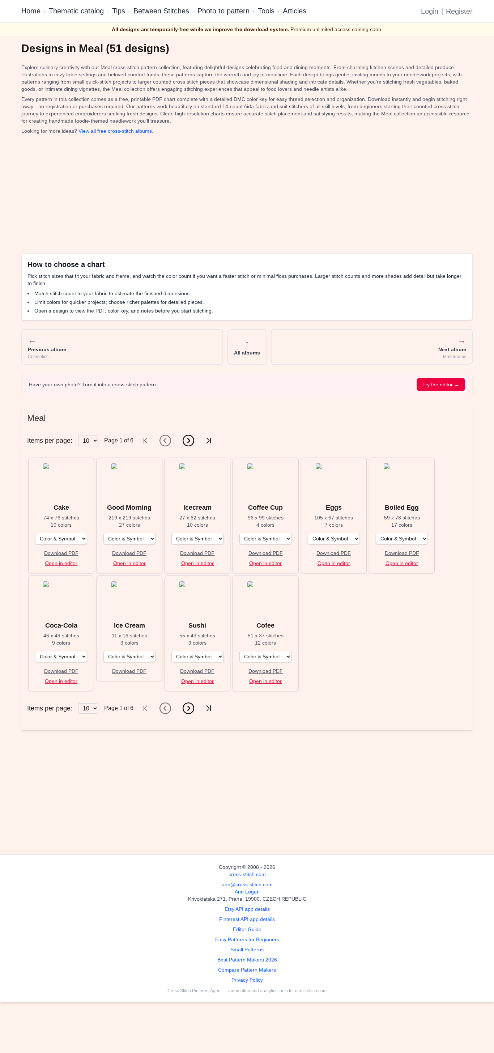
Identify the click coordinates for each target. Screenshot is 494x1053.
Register (459, 11)
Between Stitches (161, 11)
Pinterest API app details (247, 919)
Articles (294, 11)
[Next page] (188, 440)
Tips (118, 11)
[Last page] (208, 440)
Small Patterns (247, 949)
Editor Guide (247, 929)
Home (31, 11)
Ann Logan (247, 892)
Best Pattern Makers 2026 (247, 960)
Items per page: (49, 440)
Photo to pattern (223, 11)
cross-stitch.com (247, 874)
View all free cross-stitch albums (115, 131)
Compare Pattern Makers (247, 970)
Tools (266, 11)
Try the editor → (440, 384)
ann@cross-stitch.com (247, 884)
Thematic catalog (76, 11)
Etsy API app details (247, 909)
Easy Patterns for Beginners (247, 939)
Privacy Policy (247, 980)
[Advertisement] (238, 194)
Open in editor (61, 563)
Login (429, 11)
